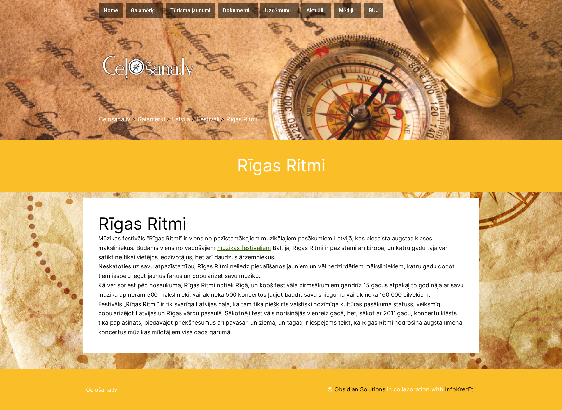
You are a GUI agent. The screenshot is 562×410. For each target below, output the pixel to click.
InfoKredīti (460, 389)
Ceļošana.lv (101, 389)
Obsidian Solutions (359, 389)
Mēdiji (346, 10)
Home (111, 10)
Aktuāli (314, 10)
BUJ (374, 10)
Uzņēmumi (278, 10)
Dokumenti (236, 10)
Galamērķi (143, 10)
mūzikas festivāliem (244, 247)
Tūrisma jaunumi (190, 10)
